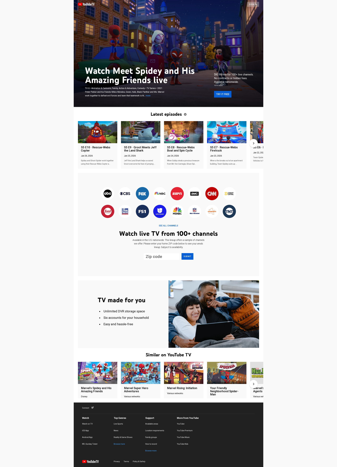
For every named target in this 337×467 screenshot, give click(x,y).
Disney (84, 396)
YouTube (180, 424)
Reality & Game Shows (123, 437)
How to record (151, 444)
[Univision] (159, 211)
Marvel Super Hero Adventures (136, 389)
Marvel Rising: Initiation (182, 388)
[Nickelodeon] (212, 211)
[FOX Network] (142, 194)
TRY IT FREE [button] (222, 94)
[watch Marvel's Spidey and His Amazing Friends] (97, 373)
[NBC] (159, 194)
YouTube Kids (182, 444)
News (116, 430)
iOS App (85, 430)
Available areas (151, 424)
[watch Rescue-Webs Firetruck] (226, 132)
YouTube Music (183, 437)
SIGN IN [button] (253, 4)
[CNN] (212, 194)
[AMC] (194, 194)
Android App (87, 437)
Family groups (151, 437)
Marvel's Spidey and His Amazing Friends (96, 389)
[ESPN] (177, 194)
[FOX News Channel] (125, 211)
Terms (126, 461)
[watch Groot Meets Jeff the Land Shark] (140, 132)
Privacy (117, 461)
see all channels (168, 225)
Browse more (119, 444)
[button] (253, 143)
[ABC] (107, 194)
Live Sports (118, 424)
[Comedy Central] (229, 194)
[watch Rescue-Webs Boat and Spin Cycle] (183, 132)
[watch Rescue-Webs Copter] (97, 132)
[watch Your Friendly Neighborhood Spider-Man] (226, 373)
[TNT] (229, 211)
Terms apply (218, 85)
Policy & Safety (139, 461)
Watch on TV (87, 424)
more (148, 95)
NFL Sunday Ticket (89, 444)
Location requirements (154, 430)
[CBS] (125, 194)
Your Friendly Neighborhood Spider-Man (224, 391)
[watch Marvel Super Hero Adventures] (140, 373)
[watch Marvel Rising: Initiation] (183, 373)
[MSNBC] (177, 211)
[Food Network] (107, 211)
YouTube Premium (185, 430)
